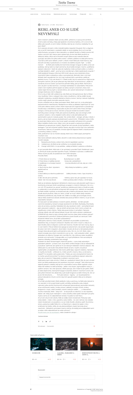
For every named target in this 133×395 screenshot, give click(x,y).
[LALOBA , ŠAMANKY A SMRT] (66, 344)
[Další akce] (94, 25)
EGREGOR (36, 353)
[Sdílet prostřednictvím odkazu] (50, 321)
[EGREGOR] (41, 344)
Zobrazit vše (99, 335)
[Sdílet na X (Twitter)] (42, 321)
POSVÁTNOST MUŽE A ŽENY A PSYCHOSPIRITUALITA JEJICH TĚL (91, 354)
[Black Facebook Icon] (31, 389)
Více (90, 14)
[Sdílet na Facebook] (38, 321)
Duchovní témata (46, 14)
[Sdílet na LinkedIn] (46, 321)
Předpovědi (83, 14)
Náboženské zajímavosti (60, 14)
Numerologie (73, 14)
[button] (100, 14)
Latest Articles (34, 14)
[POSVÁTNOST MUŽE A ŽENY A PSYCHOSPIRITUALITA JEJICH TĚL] (91, 344)
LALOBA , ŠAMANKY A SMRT (65, 354)
